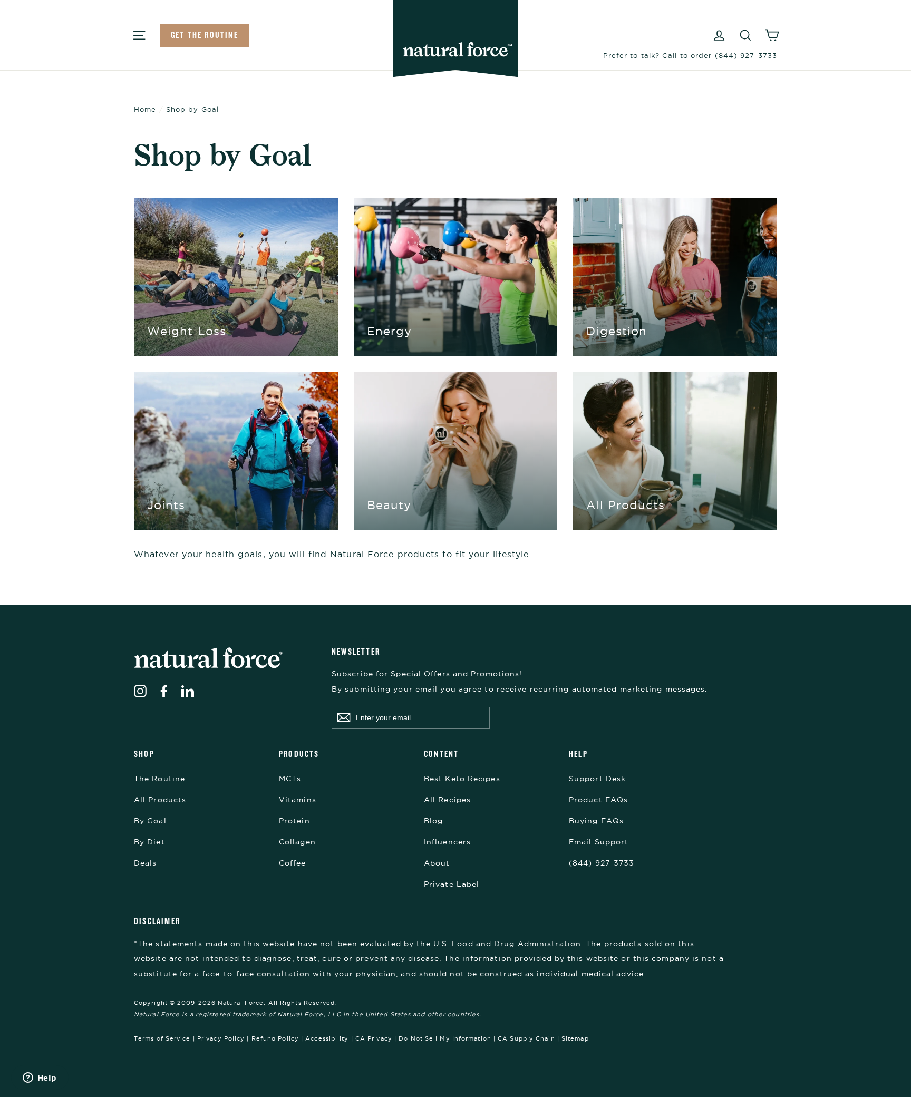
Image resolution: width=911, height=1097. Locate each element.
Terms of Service (162, 1038)
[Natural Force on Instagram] (140, 690)
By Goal (150, 821)
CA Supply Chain (526, 1038)
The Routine (159, 778)
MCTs (290, 778)
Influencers (447, 842)
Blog (433, 821)
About (437, 863)
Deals (145, 863)
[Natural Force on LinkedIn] (187, 690)
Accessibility (326, 1038)
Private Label (451, 884)
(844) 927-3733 (601, 863)
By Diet (149, 842)
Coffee (292, 863)
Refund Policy (275, 1038)
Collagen (297, 842)
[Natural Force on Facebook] (164, 690)
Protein (294, 821)
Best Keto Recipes (462, 778)
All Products (160, 799)
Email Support (598, 842)
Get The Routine (204, 35)
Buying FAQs (596, 821)
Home (145, 109)
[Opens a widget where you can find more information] (40, 1078)
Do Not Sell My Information (445, 1038)
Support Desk (597, 778)
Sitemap (575, 1038)
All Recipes (447, 799)
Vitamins (297, 799)
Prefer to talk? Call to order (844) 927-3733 (690, 55)
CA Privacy (373, 1038)
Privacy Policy (221, 1038)
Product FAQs (598, 799)
